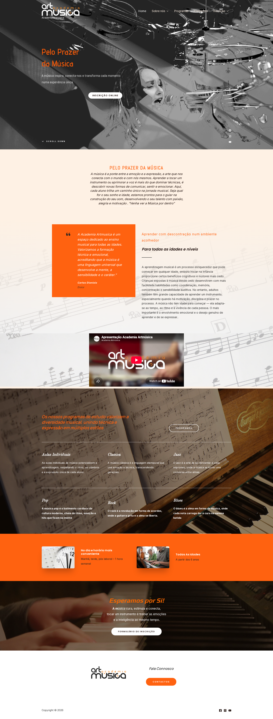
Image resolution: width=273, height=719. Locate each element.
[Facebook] (220, 710)
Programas (181, 11)
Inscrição (219, 11)
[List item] (230, 130)
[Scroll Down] (53, 141)
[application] (166, 11)
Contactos (201, 11)
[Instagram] (225, 710)
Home (142, 11)
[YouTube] (229, 710)
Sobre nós (158, 11)
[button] (105, 95)
